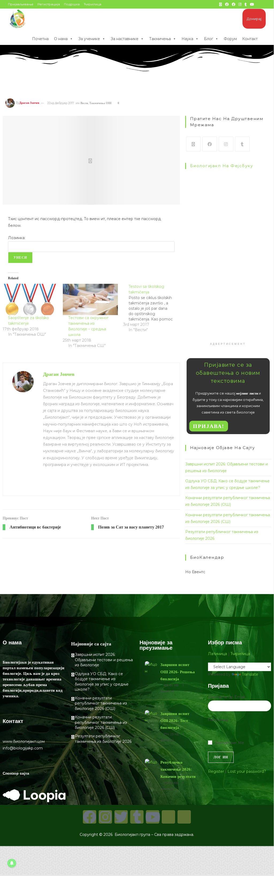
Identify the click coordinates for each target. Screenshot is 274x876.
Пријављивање (20, 4)
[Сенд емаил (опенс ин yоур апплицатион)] (263, 4)
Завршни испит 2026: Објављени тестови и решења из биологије (104, 659)
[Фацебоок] (209, 144)
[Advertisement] (228, 303)
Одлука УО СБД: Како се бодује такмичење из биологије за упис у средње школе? (102, 681)
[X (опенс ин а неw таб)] (220, 4)
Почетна (40, 38)
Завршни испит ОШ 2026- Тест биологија (174, 720)
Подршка (72, 4)
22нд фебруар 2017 (60, 103)
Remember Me (229, 742)
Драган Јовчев (29, 103)
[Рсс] (184, 817)
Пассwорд (218, 719)
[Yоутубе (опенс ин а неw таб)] (252, 4)
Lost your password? (246, 771)
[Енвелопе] (168, 817)
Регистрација (48, 4)
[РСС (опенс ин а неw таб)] (258, 4)
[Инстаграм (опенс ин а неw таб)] (240, 4)
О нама (61, 38)
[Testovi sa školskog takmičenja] (153, 308)
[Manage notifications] (11, 863)
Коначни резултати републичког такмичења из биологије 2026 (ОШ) (101, 703)
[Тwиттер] (121, 817)
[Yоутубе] (152, 817)
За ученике (89, 38)
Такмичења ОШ (100, 103)
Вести (84, 103)
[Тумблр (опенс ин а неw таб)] (245, 4)
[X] (193, 144)
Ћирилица (92, 4)
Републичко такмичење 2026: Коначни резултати (178, 769)
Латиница (217, 653)
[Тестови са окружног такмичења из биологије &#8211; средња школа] (90, 299)
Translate (250, 674)
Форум (230, 38)
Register (216, 771)
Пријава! (208, 426)
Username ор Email (226, 697)
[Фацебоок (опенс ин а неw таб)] (226, 4)
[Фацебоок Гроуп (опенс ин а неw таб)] (233, 4)
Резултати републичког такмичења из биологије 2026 (103, 739)
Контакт (250, 38)
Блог (208, 38)
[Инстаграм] (226, 144)
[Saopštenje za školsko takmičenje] (30, 299)
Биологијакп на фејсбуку (221, 165)
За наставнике (124, 38)
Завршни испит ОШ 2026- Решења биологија (177, 672)
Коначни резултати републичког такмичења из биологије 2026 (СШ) (101, 722)
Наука (187, 38)
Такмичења (160, 38)
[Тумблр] (242, 144)
